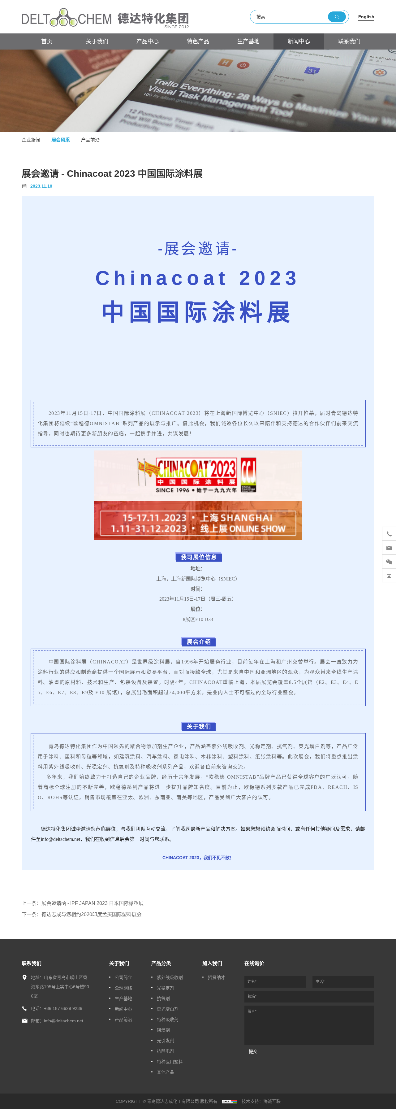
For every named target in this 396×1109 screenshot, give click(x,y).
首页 (46, 41)
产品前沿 (90, 139)
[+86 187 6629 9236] (389, 534)
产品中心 (147, 41)
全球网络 (123, 987)
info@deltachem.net (63, 1020)
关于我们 (97, 41)
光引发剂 (165, 1040)
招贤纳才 (216, 977)
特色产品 (198, 41)
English (366, 16)
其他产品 (165, 1072)
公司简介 (123, 977)
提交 (253, 1051)
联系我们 (349, 41)
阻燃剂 (163, 1030)
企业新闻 (31, 139)
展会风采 (60, 139)
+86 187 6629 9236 (63, 1008)
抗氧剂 (163, 998)
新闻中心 (299, 41)
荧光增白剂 (168, 1009)
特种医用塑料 (170, 1061)
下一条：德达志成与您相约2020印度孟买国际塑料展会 (82, 914)
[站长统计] (229, 1101)
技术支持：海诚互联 (261, 1101)
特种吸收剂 (168, 1019)
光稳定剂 (165, 987)
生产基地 (248, 41)
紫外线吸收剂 (170, 977)
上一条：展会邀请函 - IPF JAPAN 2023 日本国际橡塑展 (83, 903)
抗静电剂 (165, 1051)
